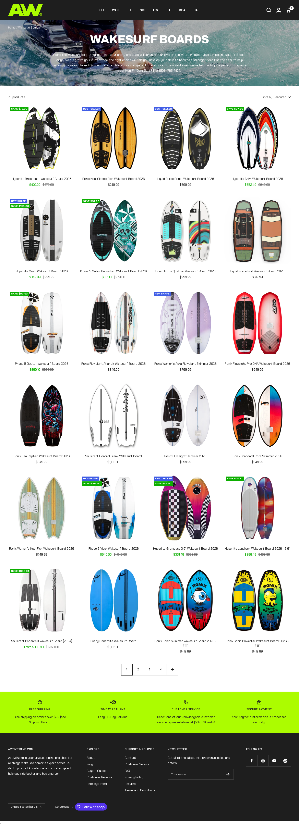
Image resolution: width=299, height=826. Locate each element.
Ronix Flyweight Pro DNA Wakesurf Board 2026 (257, 364)
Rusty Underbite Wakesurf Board (113, 641)
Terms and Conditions (140, 790)
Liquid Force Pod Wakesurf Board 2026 (257, 271)
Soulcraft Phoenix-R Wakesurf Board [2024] (41, 641)
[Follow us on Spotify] (285, 760)
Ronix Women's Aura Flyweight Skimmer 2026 (185, 364)
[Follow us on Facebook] (251, 760)
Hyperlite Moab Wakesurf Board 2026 (42, 271)
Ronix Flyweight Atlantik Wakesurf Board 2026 (113, 364)
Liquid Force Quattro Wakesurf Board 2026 (185, 271)
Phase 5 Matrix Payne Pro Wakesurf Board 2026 (113, 271)
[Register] (228, 774)
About (91, 758)
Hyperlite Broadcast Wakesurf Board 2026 (41, 179)
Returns (130, 784)
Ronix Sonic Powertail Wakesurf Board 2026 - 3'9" (257, 643)
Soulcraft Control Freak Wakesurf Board (113, 456)
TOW (154, 10)
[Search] (268, 10)
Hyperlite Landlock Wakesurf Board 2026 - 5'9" (257, 549)
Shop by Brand (97, 784)
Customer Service (137, 764)
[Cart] (288, 10)
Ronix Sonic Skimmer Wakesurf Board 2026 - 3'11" (185, 643)
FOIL (130, 10)
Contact (130, 758)
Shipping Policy (39, 722)
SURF (102, 10)
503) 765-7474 (170, 71)
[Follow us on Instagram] (262, 760)
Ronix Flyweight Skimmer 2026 (185, 456)
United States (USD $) (24, 806)
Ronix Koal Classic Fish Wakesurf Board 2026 (113, 179)
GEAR (168, 10)
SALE (197, 10)
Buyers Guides (97, 771)
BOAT (183, 10)
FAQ (127, 771)
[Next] (172, 669)
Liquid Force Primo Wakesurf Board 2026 (185, 179)
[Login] (278, 10)
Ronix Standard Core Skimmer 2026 (257, 456)
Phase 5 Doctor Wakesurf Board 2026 (41, 364)
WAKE (116, 10)
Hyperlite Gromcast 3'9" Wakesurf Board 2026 (185, 549)
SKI (142, 10)
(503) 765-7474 (204, 722)
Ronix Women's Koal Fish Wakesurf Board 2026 (41, 549)
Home (11, 27)
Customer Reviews (99, 777)
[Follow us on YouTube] (274, 760)
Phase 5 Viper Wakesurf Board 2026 (113, 549)
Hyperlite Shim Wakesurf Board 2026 (257, 179)
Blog (90, 764)
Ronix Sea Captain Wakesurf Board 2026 (42, 456)
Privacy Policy (134, 777)
